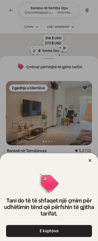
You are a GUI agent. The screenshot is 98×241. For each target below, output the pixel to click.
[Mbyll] (90, 160)
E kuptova (49, 231)
